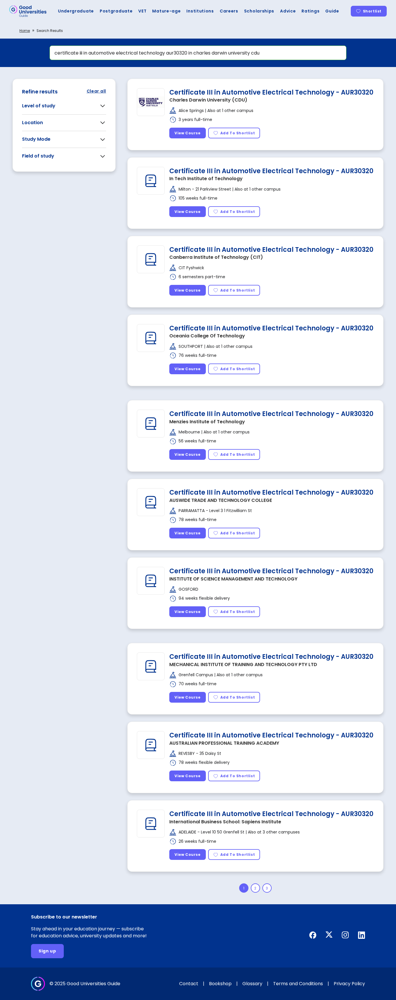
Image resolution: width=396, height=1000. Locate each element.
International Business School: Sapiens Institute (225, 821)
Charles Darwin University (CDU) (208, 100)
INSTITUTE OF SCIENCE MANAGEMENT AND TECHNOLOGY (233, 579)
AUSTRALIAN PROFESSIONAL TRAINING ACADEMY (224, 743)
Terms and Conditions (298, 983)
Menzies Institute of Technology (207, 421)
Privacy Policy (349, 983)
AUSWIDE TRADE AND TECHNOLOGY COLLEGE (220, 500)
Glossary (252, 983)
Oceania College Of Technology (207, 335)
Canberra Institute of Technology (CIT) (216, 257)
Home (24, 30)
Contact (188, 983)
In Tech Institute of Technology (206, 178)
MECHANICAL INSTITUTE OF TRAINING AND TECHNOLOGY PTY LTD (243, 664)
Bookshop (220, 983)
